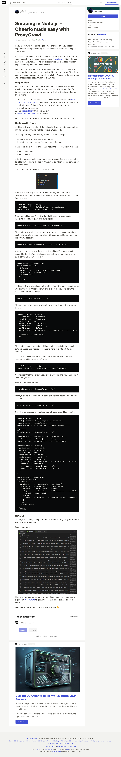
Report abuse (54, 636)
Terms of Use (72, 746)
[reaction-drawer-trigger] (4, 55)
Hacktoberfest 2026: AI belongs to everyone (101, 77)
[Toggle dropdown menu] (82, 644)
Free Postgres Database (54, 743)
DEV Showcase (94, 741)
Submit (23, 630)
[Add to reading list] (5, 70)
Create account (111, 3)
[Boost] (5, 76)
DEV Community (32, 738)
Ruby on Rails (56, 751)
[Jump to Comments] (5, 63)
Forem (38, 749)
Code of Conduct (41, 636)
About (102, 741)
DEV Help (56, 741)
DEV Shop (67, 743)
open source (48, 749)
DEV (67, 749)
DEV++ (28, 741)
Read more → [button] (21, 722)
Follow (103, 16)
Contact (108, 741)
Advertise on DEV (66, 741)
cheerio (45, 40)
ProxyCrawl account (28, 102)
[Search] (10, 2)
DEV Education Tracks (45, 741)
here (73, 99)
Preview (33, 630)
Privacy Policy (61, 746)
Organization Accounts (81, 741)
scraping (31, 40)
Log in (100, 3)
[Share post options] (4, 83)
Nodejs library (27, 111)
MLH (73, 743)
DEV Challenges (19, 741)
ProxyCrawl (58, 59)
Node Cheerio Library (26, 114)
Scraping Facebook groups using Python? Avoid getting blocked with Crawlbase (101, 43)
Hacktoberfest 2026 (110, 89)
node (38, 40)
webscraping (21, 40)
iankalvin (23, 11)
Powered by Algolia (64, 2)
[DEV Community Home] (4, 3)
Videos (34, 741)
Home (10, 741)
